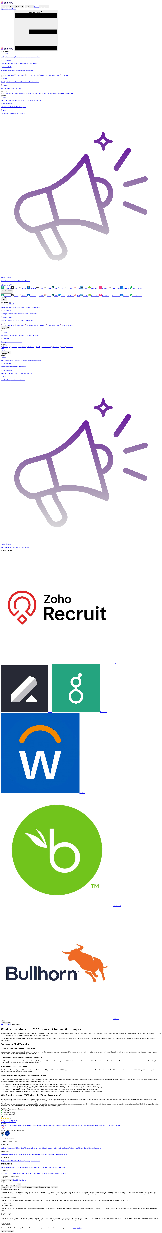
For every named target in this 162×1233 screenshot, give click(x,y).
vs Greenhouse (14, 1173)
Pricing (22, 1161)
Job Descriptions (35, 1161)
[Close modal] (19, 1184)
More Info (54, 1187)
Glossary (8, 1024)
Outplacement (29, 1125)
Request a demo (6, 1022)
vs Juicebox (27, 1173)
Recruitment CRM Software (62, 1125)
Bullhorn (22, 1167)
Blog (2, 1161)
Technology (34, 1154)
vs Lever (63, 1173)
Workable (37, 1167)
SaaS (35, 1125)
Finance (10, 1154)
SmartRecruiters (49, 1167)
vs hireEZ (57, 1173)
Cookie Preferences (7, 1180)
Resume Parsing (52, 1148)
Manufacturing (62, 1154)
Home (3, 1024)
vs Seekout (51, 1173)
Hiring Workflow (115, 1125)
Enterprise (21, 1154)
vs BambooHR (5, 1173)
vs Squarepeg (36, 1173)
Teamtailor (61, 1167)
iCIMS (42, 1167)
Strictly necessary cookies (17, 1187)
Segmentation (11, 1148)
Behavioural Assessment (102, 1125)
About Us (17, 1161)
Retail (6, 1154)
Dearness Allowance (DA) (79, 1125)
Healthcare (27, 1154)
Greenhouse (4, 1167)
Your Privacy (5, 1187)
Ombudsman (91, 1125)
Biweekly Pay (5, 1125)
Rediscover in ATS (74, 1148)
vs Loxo (21, 1173)
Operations (54, 1154)
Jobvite (56, 1167)
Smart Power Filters (86, 1148)
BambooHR (12, 1167)
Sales (2, 1154)
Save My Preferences (7, 1231)
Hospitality (48, 1154)
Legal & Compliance (19, 1180)
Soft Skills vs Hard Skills (17, 1125)
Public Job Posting (63, 1148)
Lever (18, 1167)
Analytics (3, 1148)
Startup (15, 1154)
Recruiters (41, 1154)
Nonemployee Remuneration (45, 1125)
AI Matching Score (29, 1148)
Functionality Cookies (32, 1187)
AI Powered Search (41, 1148)
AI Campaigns (19, 1148)
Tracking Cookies (45, 1187)
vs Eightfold (43, 1173)
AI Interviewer (96, 1148)
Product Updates (9, 1161)
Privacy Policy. (77, 1228)
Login (3, 1020)
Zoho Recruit (29, 1167)
